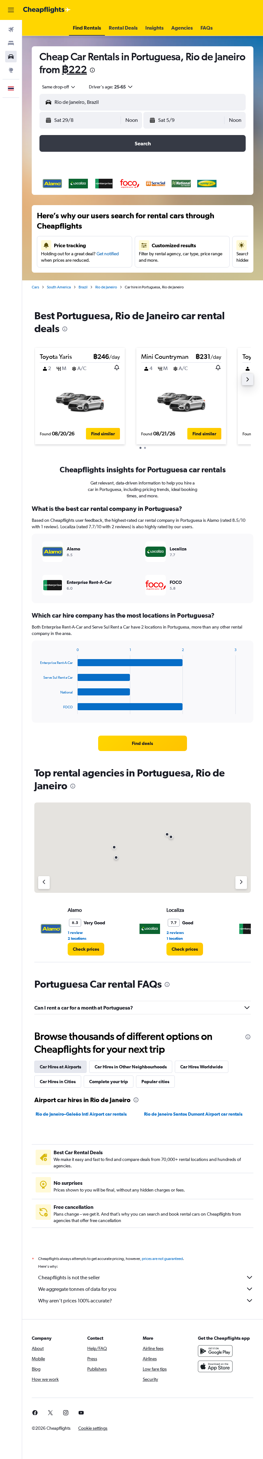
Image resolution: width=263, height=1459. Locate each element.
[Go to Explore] (11, 70)
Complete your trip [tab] (108, 1081)
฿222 (74, 69)
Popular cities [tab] (155, 1081)
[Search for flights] (11, 29)
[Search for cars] (11, 56)
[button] (11, 10)
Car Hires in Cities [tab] (58, 1081)
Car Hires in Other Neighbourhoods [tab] (131, 1066)
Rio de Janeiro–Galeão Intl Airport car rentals (81, 1114)
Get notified (108, 253)
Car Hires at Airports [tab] (60, 1066)
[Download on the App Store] (215, 1366)
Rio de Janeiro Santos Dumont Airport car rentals (193, 1114)
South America (59, 287)
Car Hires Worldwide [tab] (201, 1066)
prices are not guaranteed (162, 1258)
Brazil (83, 287)
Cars (35, 287)
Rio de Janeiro (106, 287)
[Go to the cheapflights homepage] (47, 10)
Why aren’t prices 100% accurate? (75, 1301)
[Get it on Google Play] (215, 1351)
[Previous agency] (44, 882)
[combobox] (59, 87)
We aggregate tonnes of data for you (77, 1289)
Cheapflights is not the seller (69, 1277)
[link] (142, 743)
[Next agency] (241, 882)
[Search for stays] (11, 43)
